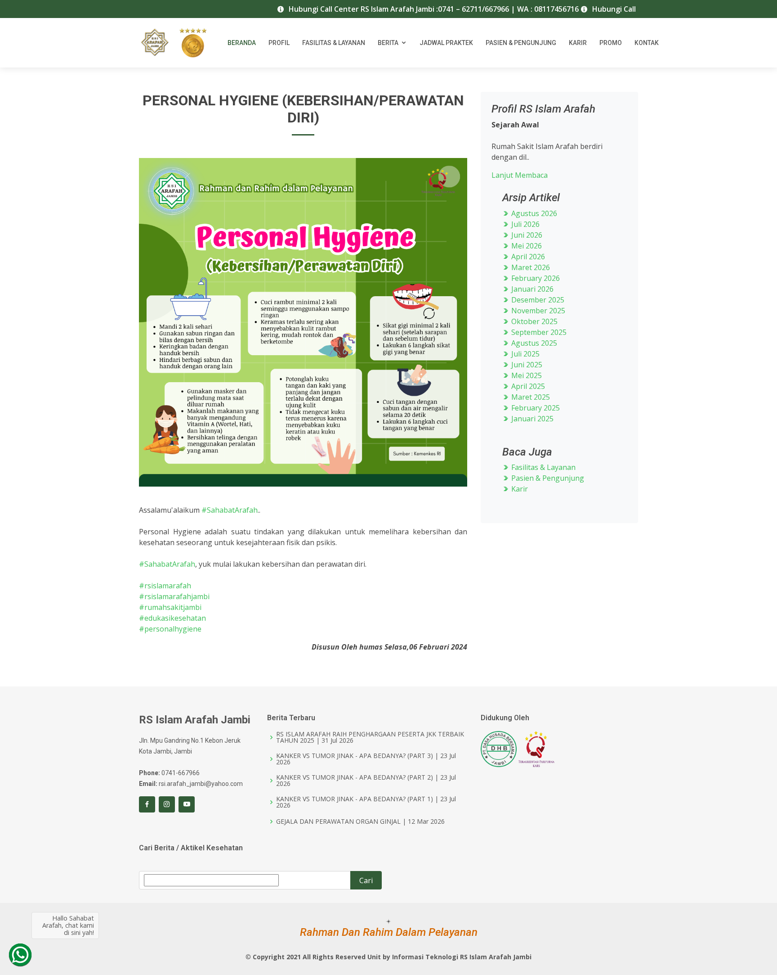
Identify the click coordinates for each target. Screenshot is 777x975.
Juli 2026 (524, 224)
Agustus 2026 (533, 213)
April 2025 (527, 386)
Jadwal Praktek (446, 42)
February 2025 (534, 408)
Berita (388, 42)
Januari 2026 (531, 289)
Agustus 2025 (533, 343)
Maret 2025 (529, 397)
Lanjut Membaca (519, 175)
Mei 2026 (525, 246)
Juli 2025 (524, 354)
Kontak (646, 42)
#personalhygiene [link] (170, 629)
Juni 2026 (525, 235)
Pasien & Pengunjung (521, 42)
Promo (610, 42)
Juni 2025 (525, 365)
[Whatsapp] (20, 954)
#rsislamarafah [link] (165, 586)
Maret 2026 (529, 267)
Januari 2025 (531, 419)
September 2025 (538, 332)
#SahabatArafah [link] (229, 510)
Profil (279, 42)
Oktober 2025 (533, 321)
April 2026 (527, 257)
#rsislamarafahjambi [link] (174, 596)
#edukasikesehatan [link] (172, 618)
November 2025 (537, 311)
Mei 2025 (525, 375)
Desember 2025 (536, 300)
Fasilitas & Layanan (333, 42)
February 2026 (534, 278)
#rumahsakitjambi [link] (170, 607)
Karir (578, 42)
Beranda (242, 42)
